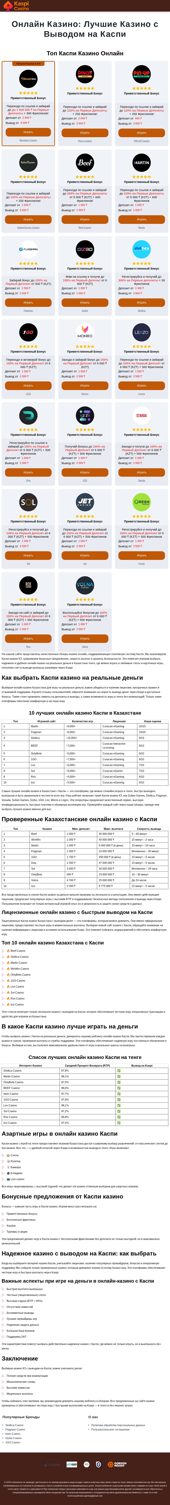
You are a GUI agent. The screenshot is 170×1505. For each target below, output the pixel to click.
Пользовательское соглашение (110, 1429)
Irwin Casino (12, 1433)
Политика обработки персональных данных (118, 1425)
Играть (28, 132)
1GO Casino (12, 1442)
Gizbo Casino (13, 1438)
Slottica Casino (14, 1425)
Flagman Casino (15, 1429)
